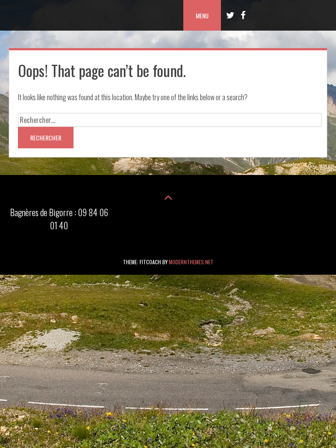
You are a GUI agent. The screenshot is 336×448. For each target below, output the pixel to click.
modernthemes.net (191, 262)
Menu (202, 15)
